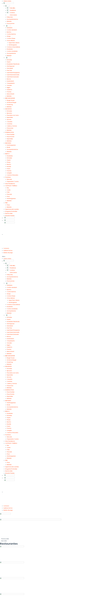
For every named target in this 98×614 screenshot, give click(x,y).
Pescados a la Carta (13, 115)
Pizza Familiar (10, 134)
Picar (8, 196)
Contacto (6, 248)
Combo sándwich (12, 30)
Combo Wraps (11, 38)
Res (8, 188)
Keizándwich (10, 81)
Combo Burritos (11, 34)
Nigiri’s (8, 87)
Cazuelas (9, 121)
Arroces (9, 119)
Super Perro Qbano (14, 42)
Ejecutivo (9, 113)
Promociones (10, 23)
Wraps (9, 36)
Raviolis (9, 166)
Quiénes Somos (7, 250)
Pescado (9, 194)
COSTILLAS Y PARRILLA (11, 185)
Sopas (8, 62)
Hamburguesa (13, 45)
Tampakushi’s (11, 83)
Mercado (9, 179)
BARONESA (8, 143)
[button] (49, 256)
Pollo (8, 192)
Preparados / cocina (13, 181)
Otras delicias (11, 40)
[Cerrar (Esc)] (3, 611)
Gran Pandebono (10, 183)
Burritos (9, 32)
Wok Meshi (10, 68)
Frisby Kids (10, 17)
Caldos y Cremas (12, 126)
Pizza (8, 205)
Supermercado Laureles (12, 209)
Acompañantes (11, 53)
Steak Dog (10, 104)
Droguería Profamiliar (11, 211)
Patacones (10, 128)
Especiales (10, 117)
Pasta (8, 168)
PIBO (6, 203)
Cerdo (8, 190)
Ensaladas (10, 49)
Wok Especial (10, 66)
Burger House (10, 100)
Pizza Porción (10, 136)
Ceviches (9, 124)
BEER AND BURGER (10, 98)
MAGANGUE (8, 109)
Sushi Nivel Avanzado (13, 77)
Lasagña (9, 173)
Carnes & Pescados (12, 175)
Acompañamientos (12, 19)
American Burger (11, 102)
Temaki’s (9, 85)
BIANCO (7, 153)
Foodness (8, 177)
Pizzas (8, 162)
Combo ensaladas (12, 51)
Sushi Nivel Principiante (13, 72)
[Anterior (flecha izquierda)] (3, 613)
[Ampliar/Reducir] (22, 611)
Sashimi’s (9, 89)
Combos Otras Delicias (13, 47)
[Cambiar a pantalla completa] (16, 611)
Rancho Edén (9, 213)
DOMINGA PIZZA (9, 132)
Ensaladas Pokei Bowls (13, 64)
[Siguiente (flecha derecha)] (9, 613)
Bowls (8, 147)
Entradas (9, 60)
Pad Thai (9, 70)
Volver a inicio (7, 1)
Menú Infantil (10, 94)
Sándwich (9, 28)
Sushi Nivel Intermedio (13, 75)
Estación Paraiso (10, 215)
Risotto (9, 164)
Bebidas (9, 21)
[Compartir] (9, 611)
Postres (9, 92)
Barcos (9, 79)
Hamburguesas (11, 145)
